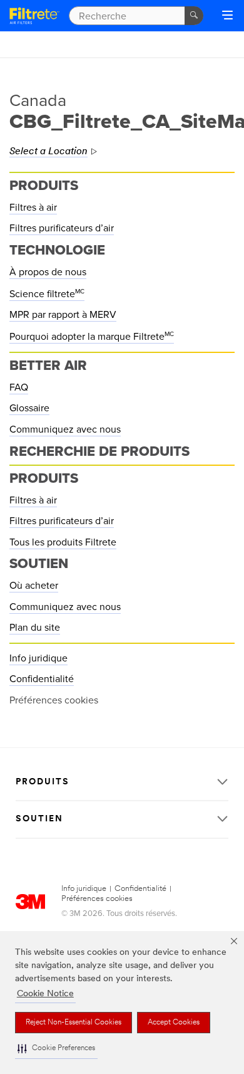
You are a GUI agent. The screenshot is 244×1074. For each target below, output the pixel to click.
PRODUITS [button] (42, 782)
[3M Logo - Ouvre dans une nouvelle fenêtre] (34, 15)
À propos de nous (47, 272)
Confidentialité (41, 679)
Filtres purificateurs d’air (61, 228)
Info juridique (38, 658)
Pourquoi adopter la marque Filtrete (91, 336)
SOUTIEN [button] (39, 819)
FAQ (18, 387)
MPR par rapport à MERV (62, 314)
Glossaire (29, 408)
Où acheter (33, 585)
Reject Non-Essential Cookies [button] (73, 1022)
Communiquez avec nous (65, 429)
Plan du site (34, 627)
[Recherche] (194, 15)
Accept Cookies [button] (174, 1022)
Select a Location (48, 152)
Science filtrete (46, 294)
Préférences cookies (97, 899)
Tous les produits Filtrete (62, 542)
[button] (56, 1048)
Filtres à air (33, 207)
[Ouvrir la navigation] (227, 16)
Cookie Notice (45, 994)
